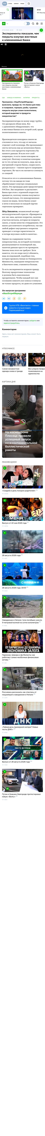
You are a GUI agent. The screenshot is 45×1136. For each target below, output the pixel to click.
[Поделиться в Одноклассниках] (14, 298)
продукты (35, 97)
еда (3, 97)
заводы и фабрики (14, 97)
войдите (32, 321)
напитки (26, 97)
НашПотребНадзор (12, 293)
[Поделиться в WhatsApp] (19, 298)
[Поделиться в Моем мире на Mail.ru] (24, 298)
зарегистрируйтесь (11, 323)
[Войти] (37, 24)
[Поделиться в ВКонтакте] (8, 298)
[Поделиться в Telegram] (3, 298)
